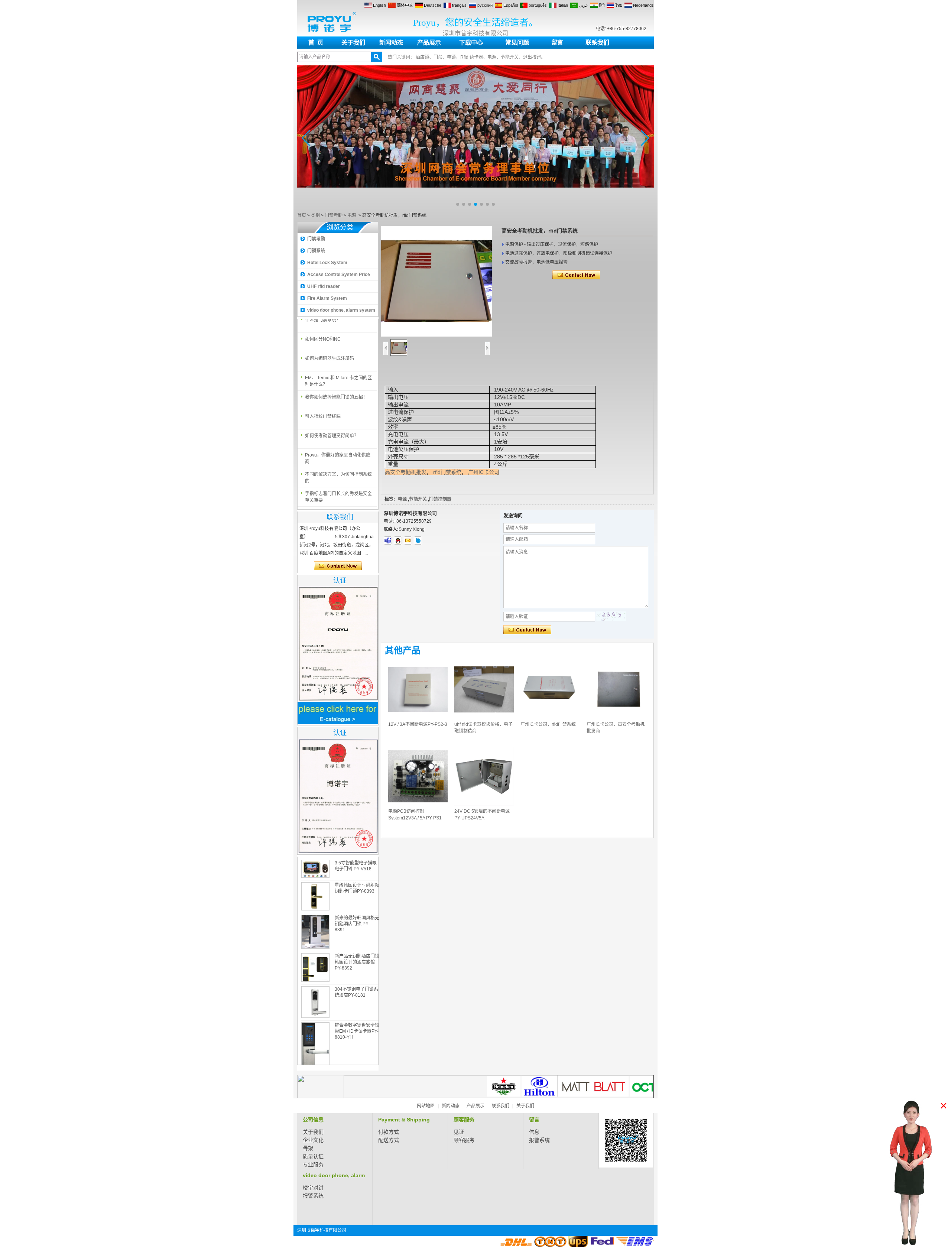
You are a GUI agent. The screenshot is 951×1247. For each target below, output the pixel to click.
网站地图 (426, 1105)
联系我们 (597, 42)
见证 (459, 1132)
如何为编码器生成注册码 (329, 348)
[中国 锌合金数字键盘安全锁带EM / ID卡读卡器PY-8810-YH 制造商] (315, 1049)
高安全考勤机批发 (405, 472)
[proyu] (418, 540)
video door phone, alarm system (341, 310)
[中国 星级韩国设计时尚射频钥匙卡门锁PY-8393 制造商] (315, 896)
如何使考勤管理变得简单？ (331, 426)
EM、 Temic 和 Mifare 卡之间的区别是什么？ (338, 371)
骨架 (308, 1148)
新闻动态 (391, 42)
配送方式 (388, 1140)
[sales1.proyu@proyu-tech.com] (408, 540)
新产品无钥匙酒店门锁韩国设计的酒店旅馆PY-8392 (357, 962)
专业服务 (313, 1165)
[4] (475, 208)
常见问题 (517, 42)
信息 (534, 1132)
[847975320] (398, 540)
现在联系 (338, 566)
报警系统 (539, 1140)
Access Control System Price (338, 274)
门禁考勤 (334, 215)
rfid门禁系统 (447, 472)
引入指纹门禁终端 (323, 406)
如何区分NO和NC (323, 329)
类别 (315, 215)
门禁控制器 (440, 499)
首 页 (315, 42)
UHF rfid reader (323, 286)
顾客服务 (464, 1120)
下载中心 (471, 42)
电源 (351, 215)
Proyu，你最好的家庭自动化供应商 (337, 449)
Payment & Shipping (404, 1120)
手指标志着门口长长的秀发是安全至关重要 (338, 487)
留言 (557, 42)
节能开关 (418, 499)
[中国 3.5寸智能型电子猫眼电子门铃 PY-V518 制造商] (315, 869)
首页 (301, 215)
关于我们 (353, 42)
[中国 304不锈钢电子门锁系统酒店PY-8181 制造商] (315, 1002)
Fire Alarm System (327, 298)
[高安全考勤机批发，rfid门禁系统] (436, 281)
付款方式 (388, 1132)
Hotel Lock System (327, 262)
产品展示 (429, 42)
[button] (457, 204)
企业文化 (313, 1140)
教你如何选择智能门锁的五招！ (336, 387)
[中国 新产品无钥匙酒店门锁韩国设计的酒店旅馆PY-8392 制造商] (315, 967)
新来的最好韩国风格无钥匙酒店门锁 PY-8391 (357, 923)
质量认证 (313, 1156)
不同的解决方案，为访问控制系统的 (338, 468)
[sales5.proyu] (388, 540)
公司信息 (313, 1120)
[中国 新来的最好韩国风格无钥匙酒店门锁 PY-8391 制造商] (315, 932)
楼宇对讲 (313, 1188)
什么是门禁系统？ (323, 503)
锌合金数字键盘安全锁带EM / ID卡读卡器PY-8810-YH (357, 1031)
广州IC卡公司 (483, 472)
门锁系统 (316, 250)
